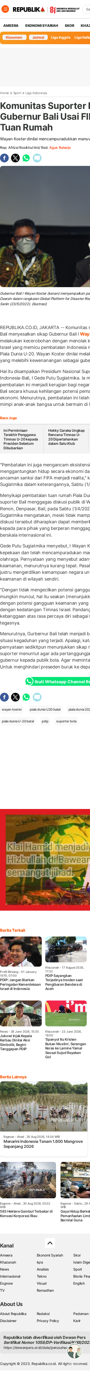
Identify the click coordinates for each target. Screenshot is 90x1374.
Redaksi (43, 1313)
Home (4, 93)
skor (69, 25)
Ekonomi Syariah (41, 25)
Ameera (6, 1255)
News (4, 1269)
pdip (45, 721)
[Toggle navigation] (5, 9)
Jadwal (38, 37)
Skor (76, 1255)
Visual (41, 1283)
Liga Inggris (60, 37)
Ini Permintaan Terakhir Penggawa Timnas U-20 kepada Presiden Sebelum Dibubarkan (21, 439)
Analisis (43, 1269)
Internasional (10, 1276)
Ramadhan (45, 1290)
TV (2, 1290)
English (79, 1283)
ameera (10, 25)
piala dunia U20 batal (45, 709)
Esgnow (6, 1283)
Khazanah (8, 1262)
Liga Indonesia (36, 93)
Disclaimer (8, 1321)
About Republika (13, 1313)
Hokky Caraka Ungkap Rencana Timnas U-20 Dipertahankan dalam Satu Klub (66, 437)
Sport (17, 93)
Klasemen (14, 37)
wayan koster (12, 709)
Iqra (40, 1262)
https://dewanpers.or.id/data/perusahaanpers (40, 1347)
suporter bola (66, 721)
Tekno (41, 1276)
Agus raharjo (59, 147)
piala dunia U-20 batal (18, 721)
